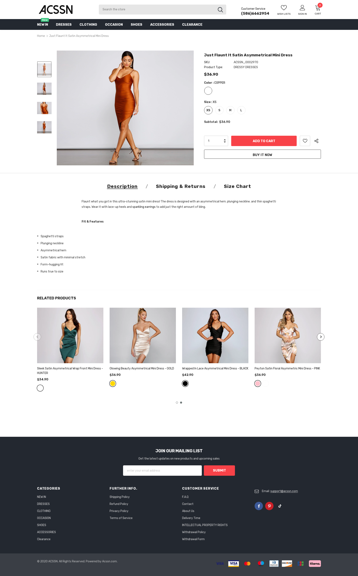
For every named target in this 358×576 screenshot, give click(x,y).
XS (208, 110)
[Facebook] (259, 506)
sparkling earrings (144, 207)
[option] (125, 108)
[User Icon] (302, 7)
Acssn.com (109, 561)
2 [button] (181, 403)
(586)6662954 (255, 13)
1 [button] (177, 403)
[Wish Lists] (305, 141)
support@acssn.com (284, 491)
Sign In (302, 13)
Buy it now (262, 155)
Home (41, 36)
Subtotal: (211, 122)
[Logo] (65, 9)
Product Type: (213, 67)
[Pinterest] (269, 506)
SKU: (207, 62)
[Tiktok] (280, 506)
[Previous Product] (37, 337)
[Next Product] (320, 337)
